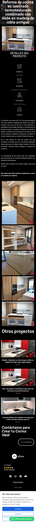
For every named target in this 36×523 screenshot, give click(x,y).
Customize (18, 514)
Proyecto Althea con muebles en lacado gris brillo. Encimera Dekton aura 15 (18, 418)
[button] (9, 467)
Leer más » (18, 364)
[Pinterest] (20, 476)
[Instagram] (15, 476)
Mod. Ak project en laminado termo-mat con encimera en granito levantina (18, 390)
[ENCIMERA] (19, 95)
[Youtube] (25, 476)
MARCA (19, 115)
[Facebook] (10, 476)
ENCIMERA (19, 101)
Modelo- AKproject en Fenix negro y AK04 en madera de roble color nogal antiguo (18, 361)
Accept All (18, 509)
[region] (18, 507)
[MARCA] (19, 109)
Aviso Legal (18, 487)
